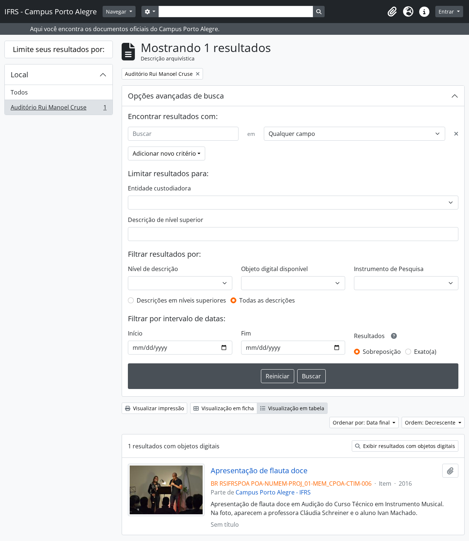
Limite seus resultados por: (58, 49)
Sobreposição (382, 352)
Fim (246, 333)
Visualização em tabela (295, 408)
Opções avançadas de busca (176, 96)
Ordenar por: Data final (362, 422)
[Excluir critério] (456, 133)
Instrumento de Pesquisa (389, 269)
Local (19, 74)
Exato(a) (425, 352)
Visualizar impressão (158, 408)
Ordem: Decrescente (431, 422)
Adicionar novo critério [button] (164, 153)
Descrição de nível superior (165, 220)
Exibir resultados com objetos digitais (408, 445)
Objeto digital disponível (274, 269)
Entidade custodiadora (159, 188)
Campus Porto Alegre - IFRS (273, 492)
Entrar (447, 11)
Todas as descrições (267, 300)
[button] (392, 12)
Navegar (117, 11)
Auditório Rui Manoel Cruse (58, 109)
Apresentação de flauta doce (259, 470)
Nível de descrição (153, 269)
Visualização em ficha (227, 408)
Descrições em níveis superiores (181, 300)
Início (135, 333)
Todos (19, 92)
